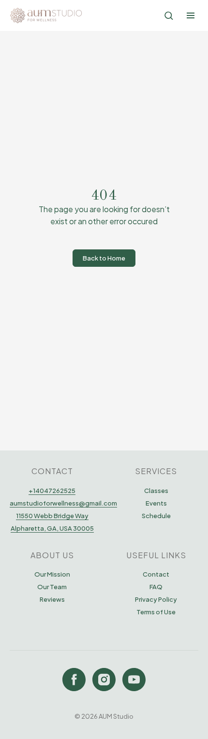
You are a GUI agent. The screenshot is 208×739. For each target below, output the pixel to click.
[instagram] (104, 679)
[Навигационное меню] (190, 15)
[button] (168, 15)
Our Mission (52, 574)
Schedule (156, 516)
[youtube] (134, 679)
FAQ (156, 587)
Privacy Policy (156, 599)
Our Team (52, 587)
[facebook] (74, 679)
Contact (156, 574)
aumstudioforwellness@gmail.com (63, 503)
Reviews (52, 599)
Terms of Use (156, 612)
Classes (156, 490)
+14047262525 (52, 490)
